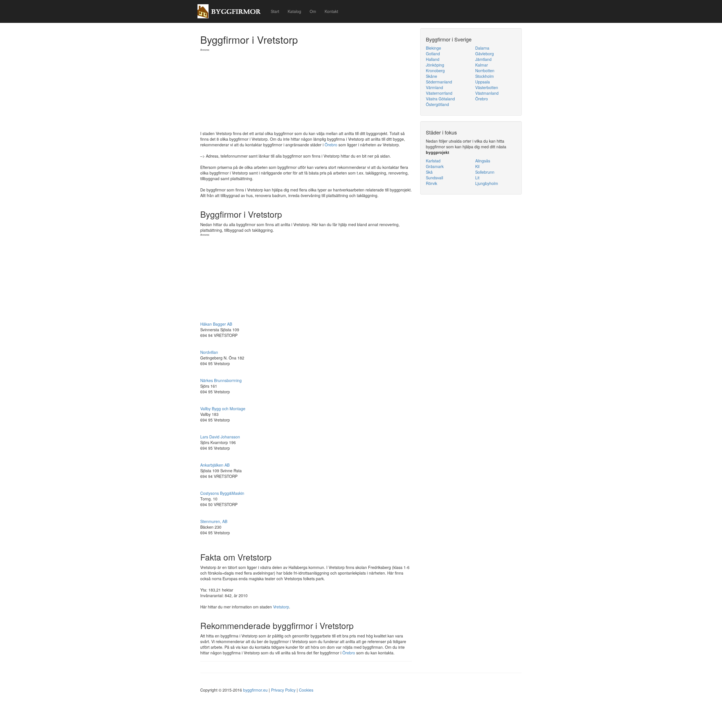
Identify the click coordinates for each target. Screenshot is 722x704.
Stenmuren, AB (213, 521)
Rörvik (431, 183)
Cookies (306, 690)
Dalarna (482, 48)
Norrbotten (484, 70)
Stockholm (484, 76)
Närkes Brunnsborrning (221, 380)
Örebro (331, 144)
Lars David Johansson (220, 437)
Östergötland (437, 104)
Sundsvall (434, 177)
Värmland (434, 87)
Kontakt (331, 11)
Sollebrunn (484, 172)
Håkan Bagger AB (216, 324)
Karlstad (433, 161)
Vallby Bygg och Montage (222, 408)
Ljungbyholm (486, 183)
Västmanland (487, 93)
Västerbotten (486, 87)
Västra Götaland (440, 98)
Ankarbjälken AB (215, 465)
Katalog (294, 11)
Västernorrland (439, 93)
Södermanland (439, 82)
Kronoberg (435, 70)
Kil (477, 166)
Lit (477, 177)
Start (275, 11)
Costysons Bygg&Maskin (222, 493)
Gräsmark (435, 166)
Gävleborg (484, 53)
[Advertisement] (306, 91)
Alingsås (482, 161)
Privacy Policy (283, 690)
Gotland (433, 53)
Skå (429, 172)
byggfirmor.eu (255, 690)
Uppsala (482, 82)
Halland (432, 59)
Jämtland (483, 59)
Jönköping (435, 65)
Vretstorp (281, 607)
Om (313, 11)
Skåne (431, 76)
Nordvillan (209, 352)
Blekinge (433, 48)
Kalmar (481, 65)
